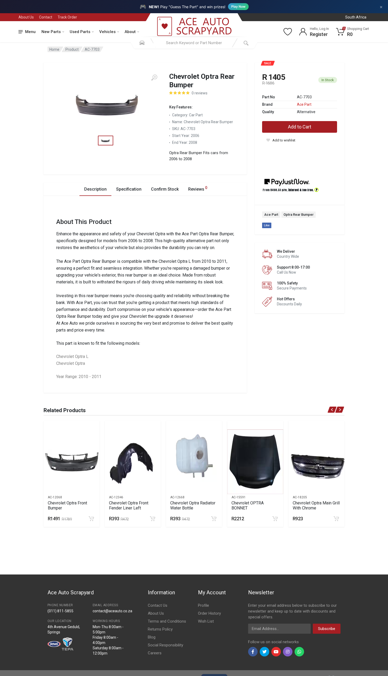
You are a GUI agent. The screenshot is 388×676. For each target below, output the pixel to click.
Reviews (197, 189)
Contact (45, 17)
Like (266, 225)
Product (72, 49)
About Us (26, 17)
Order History (209, 613)
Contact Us (157, 605)
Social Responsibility (165, 645)
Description (95, 189)
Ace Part (304, 104)
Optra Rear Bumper (298, 215)
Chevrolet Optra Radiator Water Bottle (192, 505)
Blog (151, 637)
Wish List (206, 621)
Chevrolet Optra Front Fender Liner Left (128, 505)
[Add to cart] (91, 518)
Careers (155, 653)
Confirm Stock (165, 189)
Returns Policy (160, 629)
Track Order (67, 17)
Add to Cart (299, 127)
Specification (128, 189)
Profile (203, 605)
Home (54, 49)
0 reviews (199, 93)
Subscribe (326, 628)
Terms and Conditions (167, 621)
